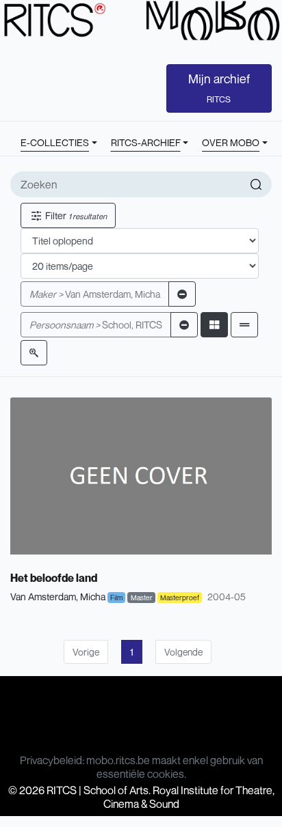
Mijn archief (219, 88)
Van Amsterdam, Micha (94, 294)
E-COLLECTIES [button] (55, 142)
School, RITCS (95, 325)
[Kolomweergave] (214, 324)
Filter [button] (75, 215)
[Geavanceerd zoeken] (34, 352)
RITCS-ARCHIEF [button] (146, 142)
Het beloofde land (53, 578)
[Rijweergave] (244, 324)
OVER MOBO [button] (230, 142)
